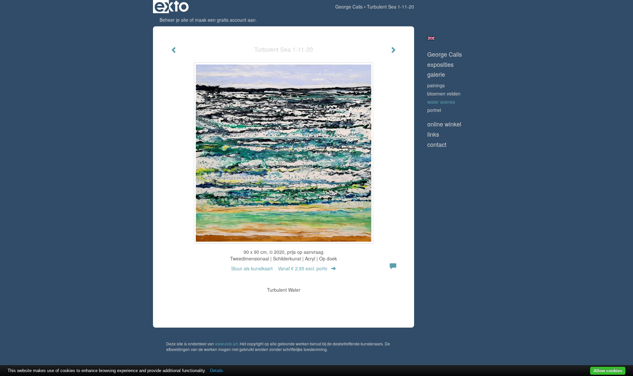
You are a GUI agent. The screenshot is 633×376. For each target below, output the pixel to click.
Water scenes (441, 101)
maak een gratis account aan (225, 19)
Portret (434, 110)
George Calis (349, 6)
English (431, 38)
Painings (436, 85)
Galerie (436, 74)
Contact (436, 144)
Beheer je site (174, 19)
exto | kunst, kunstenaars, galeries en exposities (171, 6)
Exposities (440, 64)
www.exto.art (226, 343)
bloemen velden (444, 93)
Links (433, 134)
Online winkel (444, 124)
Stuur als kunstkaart (279, 268)
